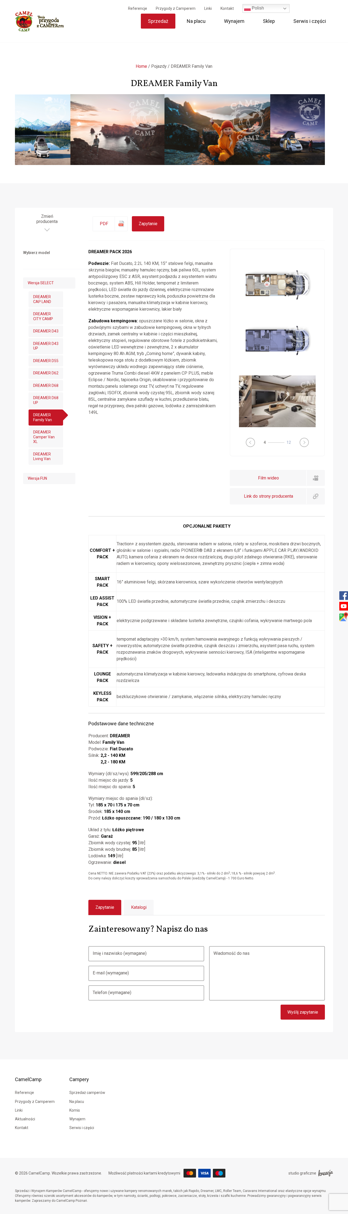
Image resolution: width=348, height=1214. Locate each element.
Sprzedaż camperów (87, 1092)
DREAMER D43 (45, 331)
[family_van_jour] (277, 310)
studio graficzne (302, 1173)
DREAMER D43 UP (45, 346)
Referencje (137, 8)
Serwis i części (309, 21)
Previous (250, 442)
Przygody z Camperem (175, 8)
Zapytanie (148, 223)
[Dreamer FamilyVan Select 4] (277, 401)
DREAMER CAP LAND (42, 299)
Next (304, 442)
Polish (257, 8)
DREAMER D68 (45, 385)
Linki (208, 8)
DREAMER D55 (45, 361)
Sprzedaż (158, 21)
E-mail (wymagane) (111, 973)
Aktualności (25, 1119)
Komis (74, 1110)
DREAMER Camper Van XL (44, 437)
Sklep (269, 21)
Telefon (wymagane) (112, 992)
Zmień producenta (47, 219)
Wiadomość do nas (231, 953)
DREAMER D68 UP (45, 400)
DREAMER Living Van (42, 456)
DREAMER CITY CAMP (43, 316)
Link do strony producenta (268, 496)
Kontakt (227, 8)
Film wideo (268, 478)
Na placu (196, 21)
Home (141, 66)
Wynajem (234, 21)
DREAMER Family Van (42, 417)
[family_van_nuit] (277, 365)
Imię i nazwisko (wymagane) (120, 953)
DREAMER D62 (45, 373)
